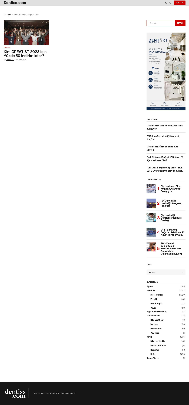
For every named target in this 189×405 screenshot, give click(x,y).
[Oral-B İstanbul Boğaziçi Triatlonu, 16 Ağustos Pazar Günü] (151, 232)
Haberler (151, 290)
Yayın (153, 308)
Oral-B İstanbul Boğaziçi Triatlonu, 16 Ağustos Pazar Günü (172, 232)
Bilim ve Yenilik (157, 341)
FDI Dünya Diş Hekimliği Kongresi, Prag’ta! (171, 203)
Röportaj (154, 350)
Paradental (155, 329)
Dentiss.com (15, 2)
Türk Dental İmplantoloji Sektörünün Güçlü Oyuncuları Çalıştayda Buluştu (171, 248)
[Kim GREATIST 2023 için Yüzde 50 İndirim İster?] (26, 32)
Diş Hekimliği (156, 295)
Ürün (152, 354)
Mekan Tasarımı (158, 345)
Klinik (149, 337)
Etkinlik (8, 48)
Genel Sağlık (156, 303)
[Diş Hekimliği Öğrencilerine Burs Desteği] (151, 217)
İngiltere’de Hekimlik (157, 312)
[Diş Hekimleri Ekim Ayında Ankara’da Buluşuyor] (151, 188)
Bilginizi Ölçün (157, 320)
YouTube (154, 333)
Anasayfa (7, 15)
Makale (154, 324)
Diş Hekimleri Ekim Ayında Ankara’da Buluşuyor (171, 189)
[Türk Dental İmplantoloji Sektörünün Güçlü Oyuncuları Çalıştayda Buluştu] (151, 246)
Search (180, 23)
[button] (166, 3)
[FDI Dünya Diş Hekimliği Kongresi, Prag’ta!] (151, 203)
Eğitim (150, 287)
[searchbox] (160, 23)
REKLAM (179, 3)
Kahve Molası (153, 315)
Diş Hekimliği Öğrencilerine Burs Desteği (171, 218)
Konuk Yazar (153, 358)
